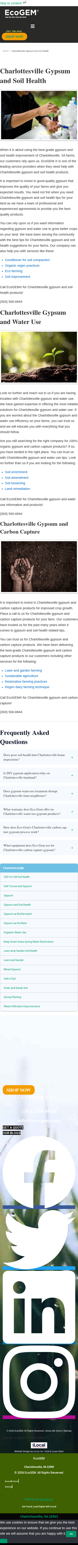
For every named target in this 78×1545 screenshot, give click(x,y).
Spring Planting (12, 997)
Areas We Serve (54, 1431)
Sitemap (67, 1431)
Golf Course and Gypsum (18, 886)
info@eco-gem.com (39, 1120)
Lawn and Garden (14, 960)
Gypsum (8, 895)
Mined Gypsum (12, 969)
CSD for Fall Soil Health (17, 876)
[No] (3, 1541)
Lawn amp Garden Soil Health (20, 950)
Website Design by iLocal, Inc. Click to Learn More (39, 1451)
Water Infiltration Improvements (22, 1006)
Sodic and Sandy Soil (16, 987)
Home (6, 51)
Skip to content (11, 3)
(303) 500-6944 (39, 1111)
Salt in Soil (10, 978)
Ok (71, 1534)
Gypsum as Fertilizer (15, 923)
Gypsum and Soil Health (17, 904)
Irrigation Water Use (15, 932)
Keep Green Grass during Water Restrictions (29, 941)
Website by (39, 1499)
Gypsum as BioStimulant (18, 913)
